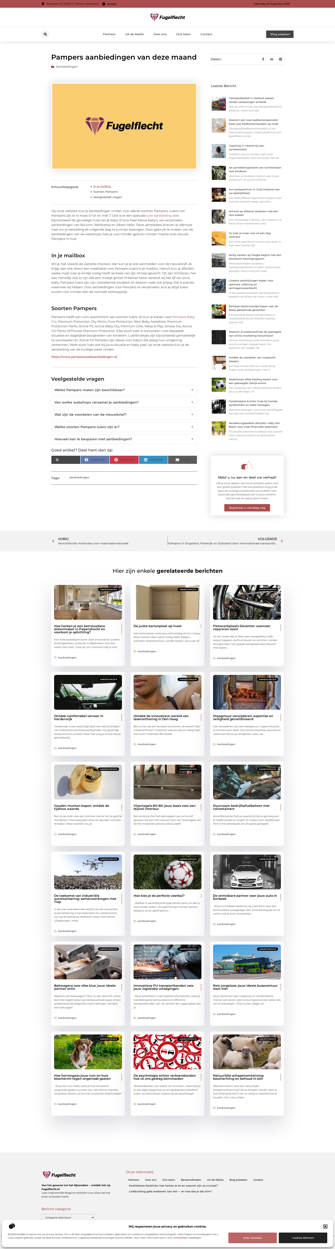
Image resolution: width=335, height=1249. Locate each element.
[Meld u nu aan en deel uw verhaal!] (247, 465)
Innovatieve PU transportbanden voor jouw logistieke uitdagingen (164, 987)
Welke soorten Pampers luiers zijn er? (124, 427)
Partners (109, 34)
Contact (206, 34)
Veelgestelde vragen (107, 197)
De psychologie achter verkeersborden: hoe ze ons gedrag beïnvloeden (165, 1077)
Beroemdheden (191, 1179)
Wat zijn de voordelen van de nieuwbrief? (124, 414)
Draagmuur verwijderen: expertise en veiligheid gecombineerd (243, 717)
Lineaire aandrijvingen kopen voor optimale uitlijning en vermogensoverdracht (251, 284)
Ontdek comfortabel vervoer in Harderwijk (78, 717)
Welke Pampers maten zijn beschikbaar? (124, 390)
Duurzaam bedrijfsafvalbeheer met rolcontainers (241, 807)
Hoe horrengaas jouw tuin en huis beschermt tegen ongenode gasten (82, 1077)
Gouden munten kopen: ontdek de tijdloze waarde (81, 807)
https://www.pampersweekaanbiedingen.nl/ (84, 357)
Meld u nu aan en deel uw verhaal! (247, 477)
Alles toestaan (252, 1237)
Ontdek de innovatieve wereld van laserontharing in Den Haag (161, 717)
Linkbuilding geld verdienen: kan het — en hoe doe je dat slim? (170, 1191)
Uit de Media (134, 34)
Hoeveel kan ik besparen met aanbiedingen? (124, 439)
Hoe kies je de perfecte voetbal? (159, 896)
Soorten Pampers (105, 191)
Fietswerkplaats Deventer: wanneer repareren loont (241, 627)
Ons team (183, 34)
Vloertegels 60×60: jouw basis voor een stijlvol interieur (165, 807)
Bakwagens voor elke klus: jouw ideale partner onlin (85, 987)
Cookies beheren (303, 1237)
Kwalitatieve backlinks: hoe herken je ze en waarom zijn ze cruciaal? (173, 1185)
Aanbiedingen (67, 66)
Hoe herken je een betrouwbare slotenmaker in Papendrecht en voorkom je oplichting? (79, 629)
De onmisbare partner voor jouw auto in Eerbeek (245, 897)
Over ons (160, 34)
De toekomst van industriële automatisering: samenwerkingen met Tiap (85, 899)
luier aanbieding (159, 215)
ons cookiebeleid (177, 1237)
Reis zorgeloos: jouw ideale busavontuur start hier (245, 987)
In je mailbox (102, 186)
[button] (325, 1226)
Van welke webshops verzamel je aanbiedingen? (124, 402)
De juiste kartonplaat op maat (158, 626)
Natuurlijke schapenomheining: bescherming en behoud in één (238, 1077)
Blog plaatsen (238, 1179)
